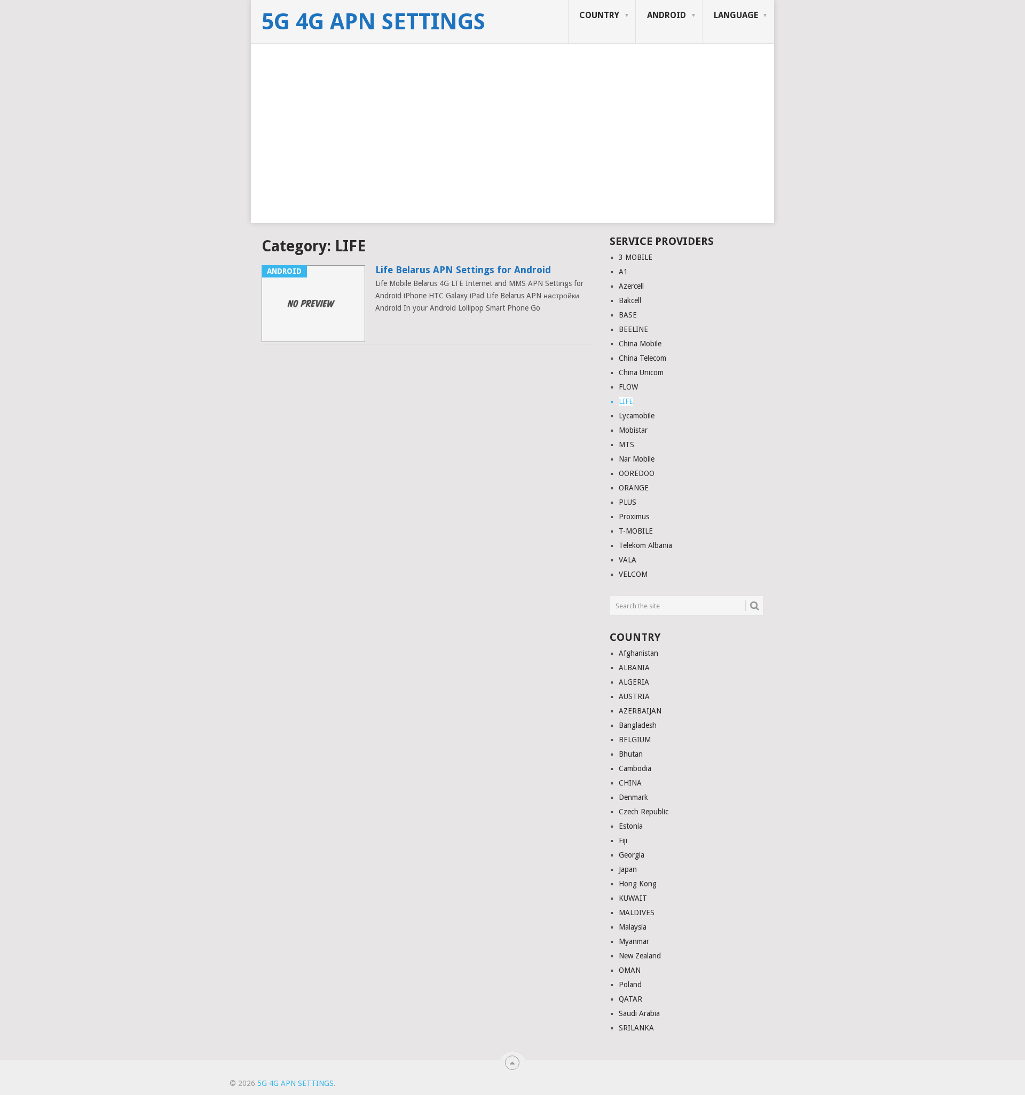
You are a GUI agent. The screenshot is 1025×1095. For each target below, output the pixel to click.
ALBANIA (634, 667)
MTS (626, 444)
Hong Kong (638, 883)
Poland (630, 984)
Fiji (623, 840)
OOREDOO (637, 473)
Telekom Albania (645, 545)
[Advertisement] (512, 148)
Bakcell (630, 300)
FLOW (628, 387)
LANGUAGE (736, 15)
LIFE (626, 401)
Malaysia (632, 927)
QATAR (630, 999)
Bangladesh (638, 725)
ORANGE (634, 487)
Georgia (631, 855)
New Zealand (640, 955)
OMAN (630, 970)
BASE (628, 315)
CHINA (630, 783)
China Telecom (642, 358)
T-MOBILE (636, 531)
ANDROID (666, 15)
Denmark (633, 797)
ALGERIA (634, 682)
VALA (627, 560)
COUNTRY (599, 15)
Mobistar (633, 430)
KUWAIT (633, 898)
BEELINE (633, 329)
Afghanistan (638, 653)
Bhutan (631, 754)
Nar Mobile (637, 459)
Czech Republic (643, 811)
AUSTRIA (634, 696)
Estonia (631, 826)
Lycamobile (637, 415)
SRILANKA (636, 1027)
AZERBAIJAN (640, 711)
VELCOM (633, 574)
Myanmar (634, 941)
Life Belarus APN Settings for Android (463, 269)
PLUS (627, 502)
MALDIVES (637, 912)
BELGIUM (635, 739)
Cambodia (635, 768)
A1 (623, 271)
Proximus (634, 516)
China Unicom (641, 372)
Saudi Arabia (639, 1013)
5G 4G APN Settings (373, 22)
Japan (628, 869)
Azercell (631, 286)
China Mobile (640, 343)
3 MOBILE (635, 257)
